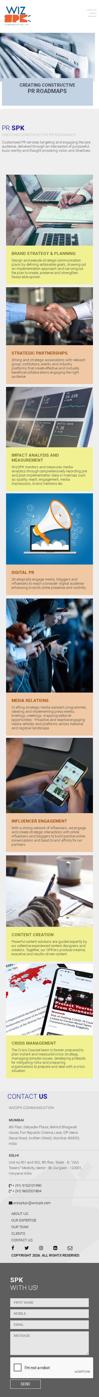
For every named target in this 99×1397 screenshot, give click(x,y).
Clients (18, 1233)
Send (25, 1384)
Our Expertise (23, 1220)
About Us (19, 1214)
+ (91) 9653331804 (26, 1191)
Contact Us (21, 1240)
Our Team (19, 1227)
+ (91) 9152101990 (26, 1185)
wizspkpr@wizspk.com (31, 1203)
